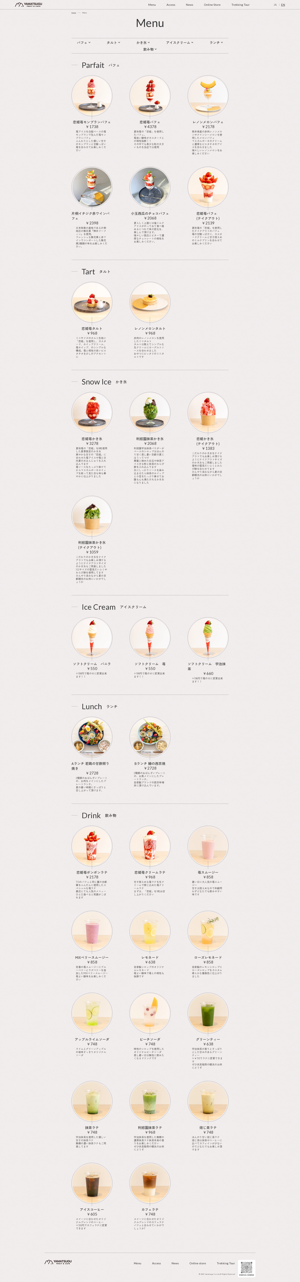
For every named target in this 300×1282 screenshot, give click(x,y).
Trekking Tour (240, 4)
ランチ (215, 42)
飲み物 (148, 49)
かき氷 (141, 42)
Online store (197, 1263)
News (189, 4)
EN (283, 4)
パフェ (82, 42)
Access (171, 4)
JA (275, 4)
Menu (152, 4)
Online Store (212, 4)
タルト (112, 42)
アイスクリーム (178, 42)
